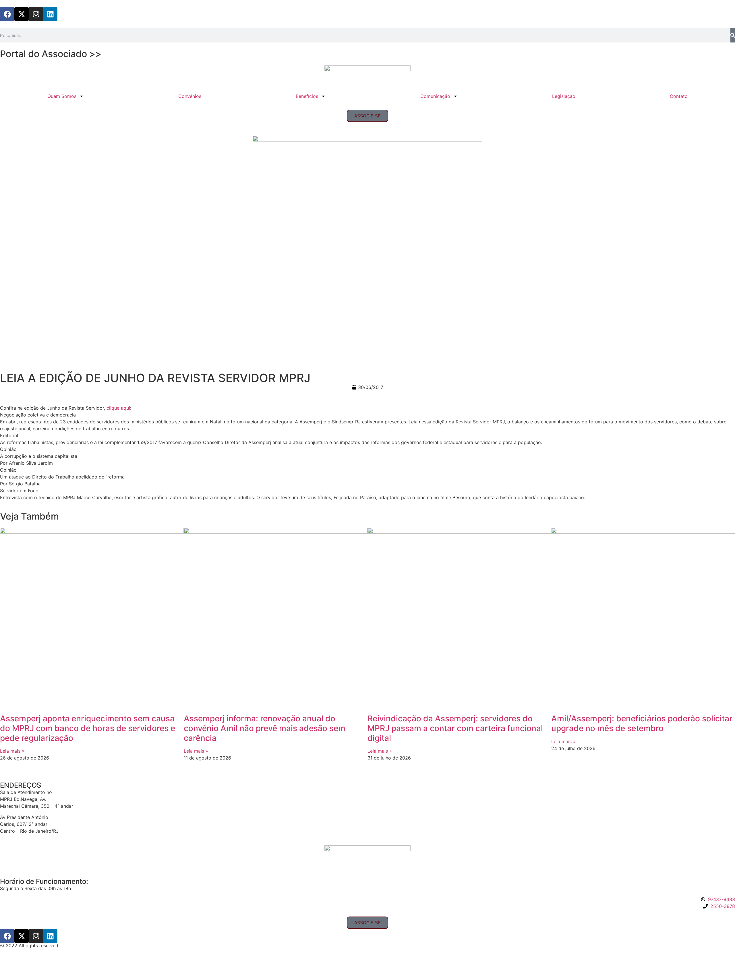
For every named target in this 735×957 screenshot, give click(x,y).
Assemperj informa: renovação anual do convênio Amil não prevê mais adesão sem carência (264, 728)
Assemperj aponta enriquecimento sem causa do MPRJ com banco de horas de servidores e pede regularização (87, 728)
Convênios (189, 96)
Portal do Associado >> (50, 53)
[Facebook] (7, 14)
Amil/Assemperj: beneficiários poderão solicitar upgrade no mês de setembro (641, 723)
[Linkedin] (50, 14)
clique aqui (118, 408)
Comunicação (435, 96)
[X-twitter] (21, 14)
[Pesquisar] (732, 35)
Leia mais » (12, 751)
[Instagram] (36, 14)
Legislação (563, 96)
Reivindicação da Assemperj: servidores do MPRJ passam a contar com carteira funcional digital (455, 728)
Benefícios (307, 96)
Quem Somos (61, 96)
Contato (679, 96)
